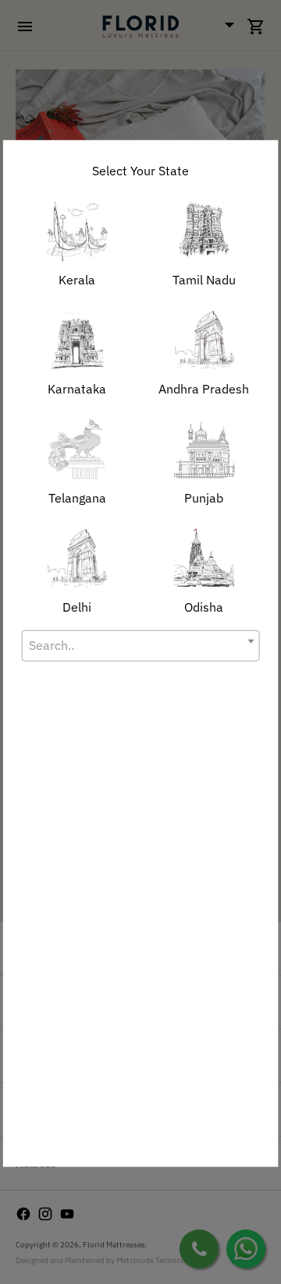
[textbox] (141, 645)
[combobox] (141, 645)
